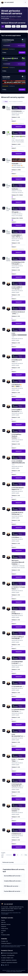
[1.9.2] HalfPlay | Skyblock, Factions (16, 436)
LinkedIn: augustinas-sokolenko (9, 960)
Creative (24, 26)
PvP (14, 26)
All (3, 26)
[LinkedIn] (3, 965)
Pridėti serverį (4, 928)
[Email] (8, 965)
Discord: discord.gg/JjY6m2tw (10, 953)
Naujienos (3, 926)
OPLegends (16, 212)
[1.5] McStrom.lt (17, 834)
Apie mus (3, 922)
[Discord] (1, 965)
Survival (8, 26)
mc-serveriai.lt (9, 2)
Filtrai (6, 101)
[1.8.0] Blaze (17, 537)
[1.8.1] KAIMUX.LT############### (20, 334)
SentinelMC (17, 163)
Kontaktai (3, 930)
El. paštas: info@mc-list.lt (7, 957)
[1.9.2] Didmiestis (18, 111)
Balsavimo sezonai (5, 924)
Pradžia (3, 920)
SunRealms (16, 189)
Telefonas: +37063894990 (7, 955)
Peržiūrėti (22, 52)
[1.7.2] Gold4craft (18, 686)
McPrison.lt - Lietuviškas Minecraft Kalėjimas (18, 562)
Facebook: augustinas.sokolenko (9, 962)
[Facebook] (6, 965)
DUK (2, 932)
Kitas (26, 855)
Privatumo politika (5, 934)
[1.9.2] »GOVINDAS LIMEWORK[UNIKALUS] (18, 462)
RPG (18, 26)
